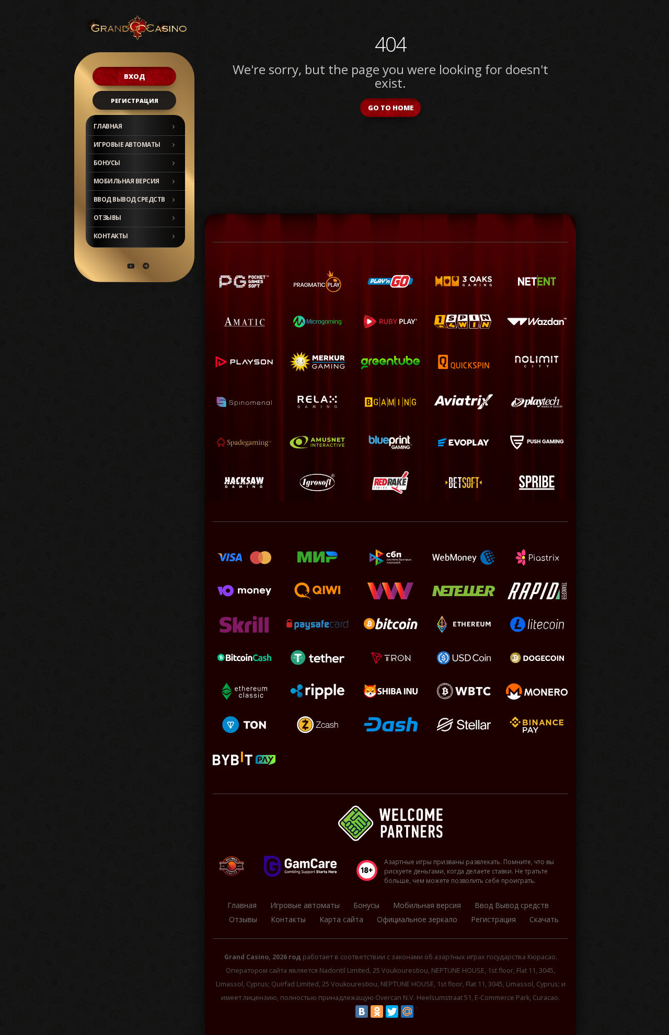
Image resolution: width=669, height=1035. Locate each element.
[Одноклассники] (377, 1011)
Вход (134, 76)
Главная (108, 126)
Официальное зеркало (417, 919)
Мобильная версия (126, 181)
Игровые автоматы (127, 144)
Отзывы (107, 217)
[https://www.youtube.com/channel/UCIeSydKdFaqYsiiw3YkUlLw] (130, 266)
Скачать (544, 919)
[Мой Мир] (407, 1011)
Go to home (390, 107)
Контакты (111, 235)
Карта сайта (341, 919)
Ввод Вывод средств (129, 199)
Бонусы (107, 162)
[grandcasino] (146, 266)
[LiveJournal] (422, 1011)
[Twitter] (392, 1011)
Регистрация (134, 100)
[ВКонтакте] (361, 1011)
